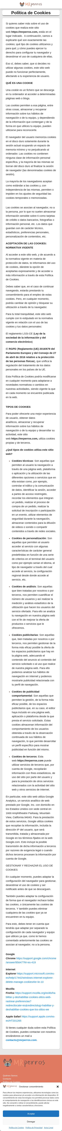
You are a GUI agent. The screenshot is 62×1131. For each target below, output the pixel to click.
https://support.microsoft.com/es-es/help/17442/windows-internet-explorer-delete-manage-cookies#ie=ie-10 (30, 977)
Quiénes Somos (10, 1075)
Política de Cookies (16, 1128)
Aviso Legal (48, 1128)
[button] (57, 1086)
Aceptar (31, 1113)
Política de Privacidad (34, 1128)
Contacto (7, 1079)
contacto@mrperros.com (21, 1040)
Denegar (31, 1121)
